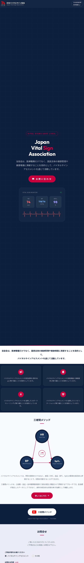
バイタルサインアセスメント (18, 556)
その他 (37, 556)
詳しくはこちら (40, 495)
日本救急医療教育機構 (77, 3)
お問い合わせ (44, 178)
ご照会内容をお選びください (15, 552)
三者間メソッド (45, 512)
